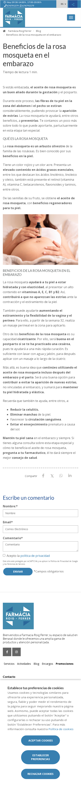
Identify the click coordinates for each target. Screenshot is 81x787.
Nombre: (10, 506)
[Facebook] (43, 476)
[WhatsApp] (61, 476)
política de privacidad (35, 556)
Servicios (9, 663)
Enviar (18, 571)
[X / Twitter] (52, 475)
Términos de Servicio (16, 564)
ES (62, 3)
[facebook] (7, 652)
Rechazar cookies (40, 774)
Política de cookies (60, 729)
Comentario (13, 538)
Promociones (64, 663)
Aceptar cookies (40, 740)
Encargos (47, 663)
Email (8, 522)
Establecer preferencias (40, 757)
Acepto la (28, 556)
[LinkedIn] (70, 476)
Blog (38, 31)
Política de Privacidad (59, 561)
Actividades (24, 663)
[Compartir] (73, 4)
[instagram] (16, 652)
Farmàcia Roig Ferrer (19, 31)
